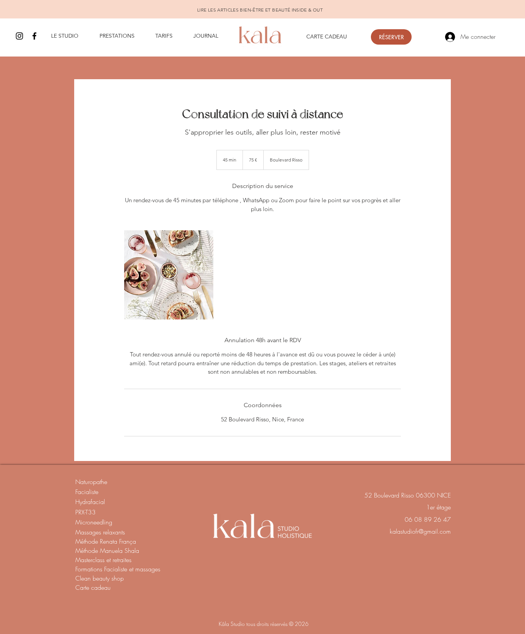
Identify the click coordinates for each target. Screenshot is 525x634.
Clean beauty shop (99, 578)
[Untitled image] (168, 274)
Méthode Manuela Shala (107, 550)
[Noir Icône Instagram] (19, 36)
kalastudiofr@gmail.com (420, 531)
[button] (69, 36)
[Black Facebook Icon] (34, 36)
